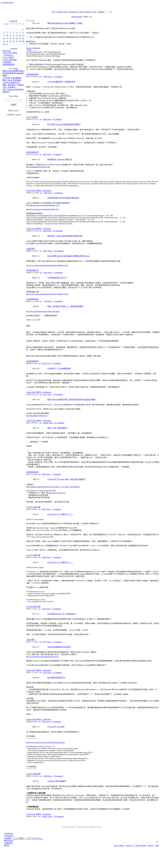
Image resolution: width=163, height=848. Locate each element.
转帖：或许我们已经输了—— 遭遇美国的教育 (65, 306)
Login (66, 12)
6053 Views (48, 273)
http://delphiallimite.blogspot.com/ (38, 167)
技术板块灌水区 (9, 64)
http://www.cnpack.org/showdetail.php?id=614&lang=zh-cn (47, 265)
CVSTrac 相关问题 (10, 60)
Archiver (150, 845)
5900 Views (48, 193)
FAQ (94, 12)
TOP (157, 841)
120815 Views (47, 816)
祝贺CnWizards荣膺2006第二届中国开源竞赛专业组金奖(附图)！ (14, 73)
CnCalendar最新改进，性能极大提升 (61, 82)
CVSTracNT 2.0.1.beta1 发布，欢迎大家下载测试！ (66, 479)
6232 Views (46, 363)
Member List (73, 12)
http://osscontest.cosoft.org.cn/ (36, 416)
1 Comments (56, 474)
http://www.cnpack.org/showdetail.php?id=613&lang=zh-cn (47, 294)
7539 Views (48, 301)
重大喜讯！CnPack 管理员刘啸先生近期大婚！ (65, 236)
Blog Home (7, 51)
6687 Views (47, 154)
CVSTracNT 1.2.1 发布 (55, 727)
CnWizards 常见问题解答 (12, 78)
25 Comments (59, 816)
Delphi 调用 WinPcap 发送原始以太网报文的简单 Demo (68, 256)
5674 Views (47, 673)
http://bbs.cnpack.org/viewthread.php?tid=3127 (42, 205)
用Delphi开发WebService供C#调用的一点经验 (64, 23)
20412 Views (47, 251)
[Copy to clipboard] (33, 48)
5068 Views (46, 474)
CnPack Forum (76, 17)
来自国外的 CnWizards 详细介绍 (59, 159)
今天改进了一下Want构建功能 (59, 368)
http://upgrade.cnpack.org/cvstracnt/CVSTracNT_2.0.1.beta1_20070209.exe (53, 487)
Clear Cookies (119, 845)
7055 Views (46, 609)
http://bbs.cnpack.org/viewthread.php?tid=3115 (42, 209)
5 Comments (58, 301)
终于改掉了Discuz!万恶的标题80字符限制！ (64, 124)
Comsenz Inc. (37, 838)
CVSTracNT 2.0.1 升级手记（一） (60, 562)
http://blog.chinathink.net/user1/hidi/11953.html (42, 311)
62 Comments (59, 423)
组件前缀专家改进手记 (56, 678)
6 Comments (56, 363)
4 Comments (57, 673)
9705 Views (46, 722)
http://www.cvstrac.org (57, 493)
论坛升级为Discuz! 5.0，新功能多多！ (62, 614)
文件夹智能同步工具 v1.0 (57, 278)
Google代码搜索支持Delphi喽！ (59, 647)
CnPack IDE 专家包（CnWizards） (39, 191)
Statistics (88, 12)
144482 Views (48, 423)
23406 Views (47, 776)
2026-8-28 (13, 21)
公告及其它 (7, 62)
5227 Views (47, 394)
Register (59, 12)
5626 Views (47, 231)
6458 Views (47, 119)
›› (33, 21)
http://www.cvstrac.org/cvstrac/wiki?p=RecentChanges (45, 742)
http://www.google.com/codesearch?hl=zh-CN (42, 657)
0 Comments (57, 119)
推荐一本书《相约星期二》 (58, 428)
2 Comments (58, 77)
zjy (40, 77)
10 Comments (58, 231)
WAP (157, 845)
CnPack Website (140, 845)
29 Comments (59, 251)
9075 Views (47, 642)
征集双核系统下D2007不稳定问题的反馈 (63, 198)
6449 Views (46, 557)
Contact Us (129, 845)
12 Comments (58, 394)
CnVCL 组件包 (8, 57)
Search (81, 12)
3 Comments (58, 193)
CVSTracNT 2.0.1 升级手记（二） (60, 514)
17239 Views (47, 77)
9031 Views (46, 509)
